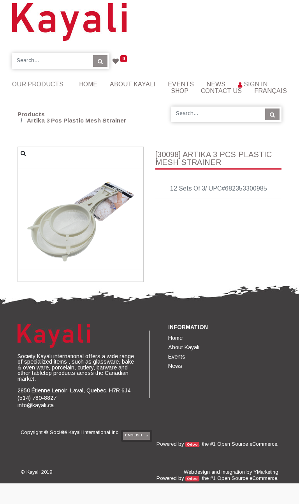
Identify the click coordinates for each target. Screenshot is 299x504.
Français (270, 91)
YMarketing (265, 472)
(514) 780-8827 (37, 398)
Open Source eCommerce (247, 444)
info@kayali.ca (36, 405)
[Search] (100, 61)
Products (31, 114)
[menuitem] (88, 84)
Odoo (192, 444)
